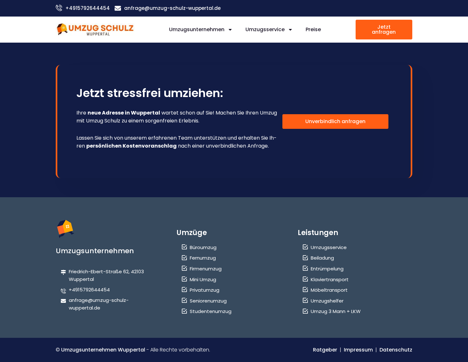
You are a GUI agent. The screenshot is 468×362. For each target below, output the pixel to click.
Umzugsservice (265, 29)
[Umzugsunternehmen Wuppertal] (95, 29)
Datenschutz (395, 349)
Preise (313, 29)
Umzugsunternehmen (196, 29)
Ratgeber (325, 349)
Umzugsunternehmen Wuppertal (103, 349)
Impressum (358, 349)
